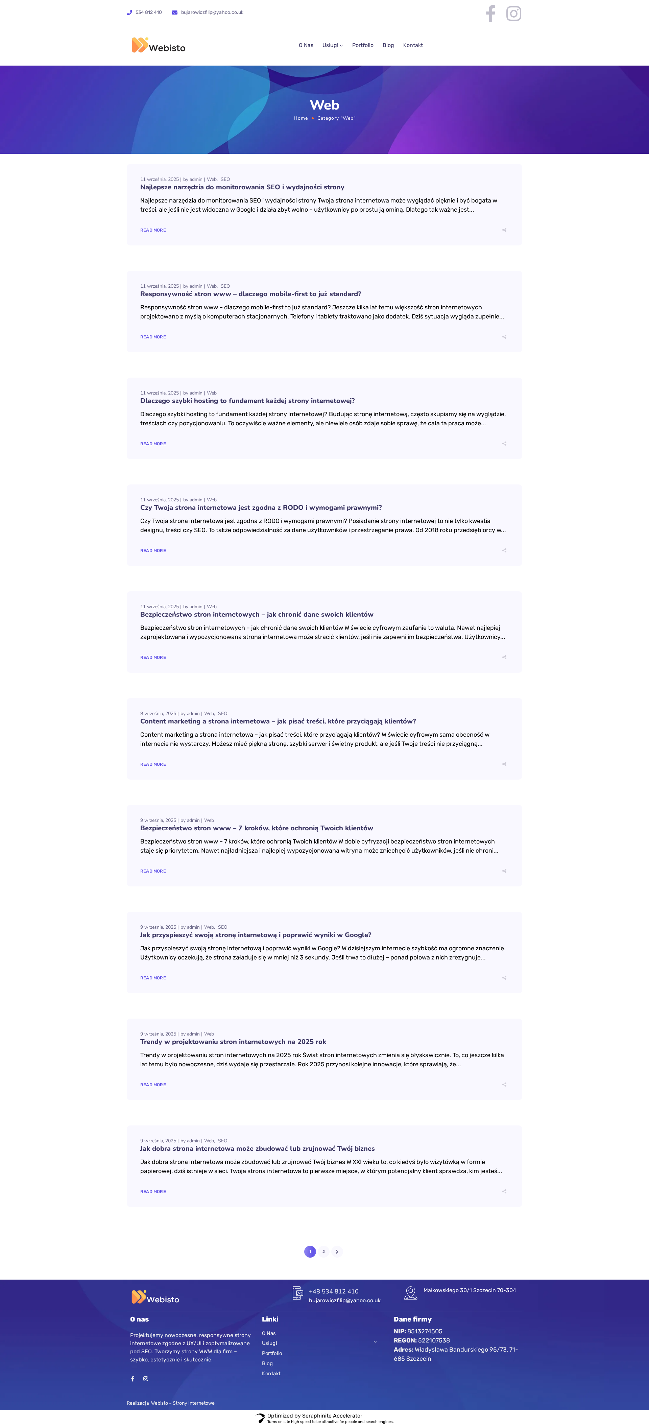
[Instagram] (513, 13)
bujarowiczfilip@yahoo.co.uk (212, 12)
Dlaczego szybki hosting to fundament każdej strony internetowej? (247, 400)
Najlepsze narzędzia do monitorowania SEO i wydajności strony (242, 187)
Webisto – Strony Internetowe (183, 1403)
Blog (388, 45)
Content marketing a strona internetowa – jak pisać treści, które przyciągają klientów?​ (278, 721)
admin (196, 179)
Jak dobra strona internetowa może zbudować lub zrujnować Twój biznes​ (257, 1148)
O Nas (306, 45)
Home (301, 118)
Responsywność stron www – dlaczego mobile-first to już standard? (250, 294)
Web (212, 179)
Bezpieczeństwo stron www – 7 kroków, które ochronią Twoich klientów (256, 828)
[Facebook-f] (490, 13)
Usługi (330, 45)
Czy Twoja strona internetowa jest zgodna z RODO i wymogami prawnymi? (261, 507)
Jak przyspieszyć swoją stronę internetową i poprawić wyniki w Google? (255, 935)
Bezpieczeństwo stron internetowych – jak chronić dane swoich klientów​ (257, 614)
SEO (225, 179)
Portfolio (363, 45)
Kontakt (413, 45)
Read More (153, 230)
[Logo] (158, 45)
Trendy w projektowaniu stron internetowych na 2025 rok (233, 1041)
